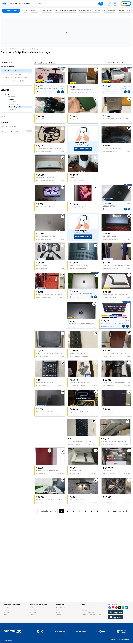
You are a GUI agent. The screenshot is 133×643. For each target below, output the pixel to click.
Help (83, 608)
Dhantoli (13, 102)
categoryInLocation (26, 49)
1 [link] (61, 511)
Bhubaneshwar (34, 608)
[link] (120, 511)
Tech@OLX (59, 612)
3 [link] (73, 511)
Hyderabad (33, 610)
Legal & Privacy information (90, 612)
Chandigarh (33, 612)
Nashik (32, 614)
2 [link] (67, 511)
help (5, 640)
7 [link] (97, 511)
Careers (58, 614)
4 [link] (79, 511)
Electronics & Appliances (13, 49)
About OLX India (60, 608)
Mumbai (6, 610)
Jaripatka (13, 104)
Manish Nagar (15, 107)
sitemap (10, 640)
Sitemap (84, 610)
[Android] (115, 614)
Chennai (6, 612)
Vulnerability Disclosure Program (91, 614)
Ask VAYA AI (59, 610)
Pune (5, 614)
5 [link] (85, 511)
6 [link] (91, 511)
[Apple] (115, 619)
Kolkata (6, 608)
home (2, 49)
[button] (32, 3)
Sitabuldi (13, 109)
